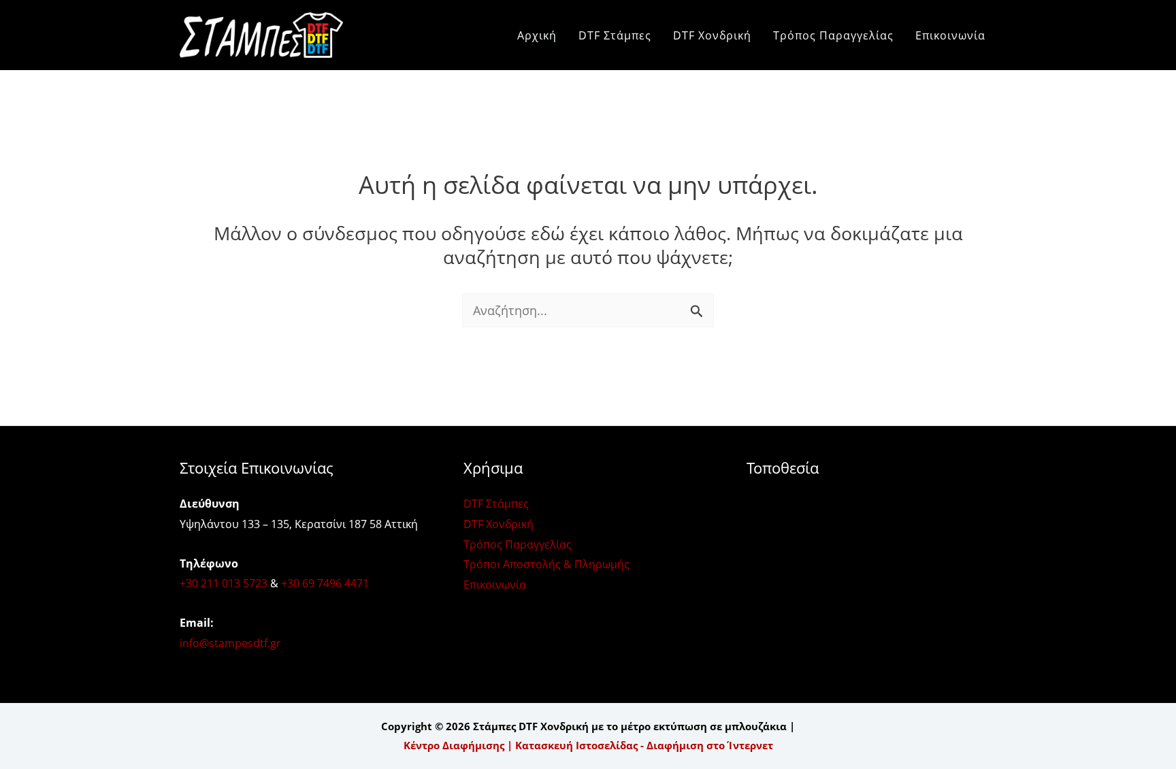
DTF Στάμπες (614, 35)
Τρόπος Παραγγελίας (833, 35)
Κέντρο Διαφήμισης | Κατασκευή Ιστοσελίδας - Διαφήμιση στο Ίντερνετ (588, 745)
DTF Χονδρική (712, 35)
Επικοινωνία (950, 35)
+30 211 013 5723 (223, 583)
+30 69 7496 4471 (325, 583)
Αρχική (537, 35)
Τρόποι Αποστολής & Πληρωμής (546, 564)
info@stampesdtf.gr (230, 643)
